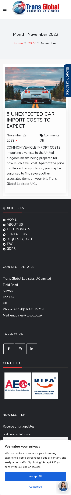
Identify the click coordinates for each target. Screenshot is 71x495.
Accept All (35, 476)
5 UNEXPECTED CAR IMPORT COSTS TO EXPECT (31, 120)
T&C (10, 244)
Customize (35, 487)
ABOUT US (15, 224)
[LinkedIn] (32, 349)
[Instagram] (20, 349)
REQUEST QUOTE (20, 239)
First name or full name (17, 434)
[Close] (68, 442)
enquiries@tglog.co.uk (26, 315)
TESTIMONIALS (18, 229)
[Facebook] (8, 349)
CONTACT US (17, 234)
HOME (11, 219)
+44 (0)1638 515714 (29, 309)
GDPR (11, 249)
